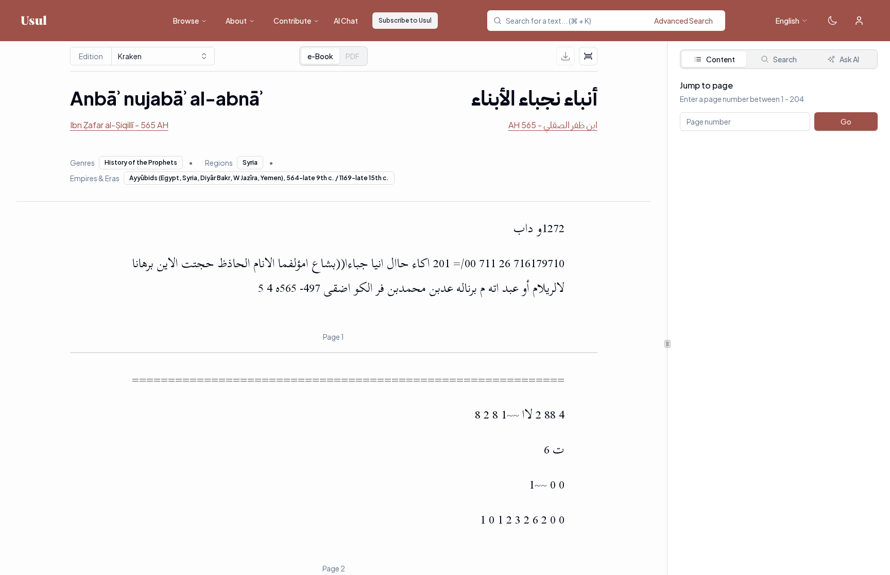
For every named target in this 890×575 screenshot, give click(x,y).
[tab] (352, 56)
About (236, 20)
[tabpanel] (779, 122)
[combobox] (612, 20)
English (787, 20)
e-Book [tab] (320, 56)
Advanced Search (683, 20)
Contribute (292, 20)
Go (846, 121)
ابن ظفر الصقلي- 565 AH (552, 124)
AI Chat (346, 20)
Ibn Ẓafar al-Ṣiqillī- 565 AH (119, 124)
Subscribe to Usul (405, 20)
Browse (186, 20)
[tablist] (333, 56)
